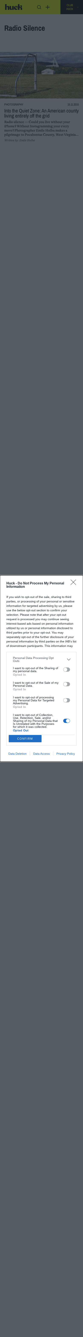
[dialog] (41, 668)
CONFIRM (25, 738)
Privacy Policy (65, 753)
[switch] (66, 669)
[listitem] (41, 659)
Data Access (41, 753)
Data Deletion (17, 753)
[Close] (75, 584)
